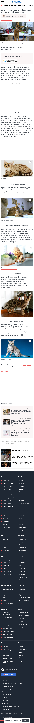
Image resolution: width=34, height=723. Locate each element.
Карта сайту (5, 703)
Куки (18, 720)
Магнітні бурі (23, 577)
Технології (6, 539)
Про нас (4, 680)
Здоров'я (21, 535)
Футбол (21, 515)
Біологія (5, 545)
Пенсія (3, 643)
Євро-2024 (22, 527)
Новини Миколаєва (8, 506)
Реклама (4, 692)
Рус (31, 2)
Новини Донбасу (8, 500)
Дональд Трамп (7, 617)
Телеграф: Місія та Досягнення (11, 706)
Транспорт (6, 518)
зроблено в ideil (6, 717)
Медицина (22, 492)
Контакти (4, 697)
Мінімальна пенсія (8, 658)
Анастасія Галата (9, 16)
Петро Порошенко (8, 631)
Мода (21, 565)
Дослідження (23, 550)
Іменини (21, 627)
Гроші (4, 515)
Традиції (21, 618)
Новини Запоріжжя (8, 495)
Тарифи (5, 524)
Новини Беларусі (8, 574)
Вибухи (5, 592)
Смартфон (6, 550)
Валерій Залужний (8, 625)
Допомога (22, 500)
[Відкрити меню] (2, 2)
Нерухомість (6, 521)
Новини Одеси (7, 489)
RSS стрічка (5, 709)
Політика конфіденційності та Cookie (13, 683)
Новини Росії (6, 565)
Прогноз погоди (24, 503)
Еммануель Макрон (8, 623)
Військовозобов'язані (25, 597)
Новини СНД (6, 568)
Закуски (21, 661)
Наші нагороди (6, 694)
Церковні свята (24, 612)
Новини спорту (23, 512)
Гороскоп (22, 560)
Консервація (23, 649)
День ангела (23, 624)
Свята (20, 609)
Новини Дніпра (7, 486)
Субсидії (21, 489)
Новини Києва (7, 480)
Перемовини (6, 595)
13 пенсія (5, 646)
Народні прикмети (24, 615)
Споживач (22, 562)
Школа (21, 495)
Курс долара (6, 527)
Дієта (20, 545)
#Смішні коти (9, 443)
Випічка (21, 646)
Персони (4, 609)
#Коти (7, 441)
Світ (2, 556)
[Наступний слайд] (32, 5)
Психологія (22, 547)
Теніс (20, 521)
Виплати (21, 486)
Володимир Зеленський (6, 613)
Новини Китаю (7, 571)
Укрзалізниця (7, 530)
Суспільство (22, 477)
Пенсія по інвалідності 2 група (9, 650)
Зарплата (22, 480)
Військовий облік (24, 600)
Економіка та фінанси (8, 512)
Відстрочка (22, 595)
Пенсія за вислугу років (8, 661)
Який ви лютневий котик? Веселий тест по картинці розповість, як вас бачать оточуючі (20, 433)
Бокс (20, 518)
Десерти (21, 655)
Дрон (4, 547)
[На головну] (17, 2)
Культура (22, 571)
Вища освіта (23, 498)
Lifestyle (20, 556)
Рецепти (21, 643)
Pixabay (20, 43)
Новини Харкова (8, 483)
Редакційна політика (8, 686)
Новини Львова (7, 492)
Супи (20, 652)
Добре (25, 720)
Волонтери (6, 600)
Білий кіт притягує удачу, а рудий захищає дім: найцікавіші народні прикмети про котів (20, 422)
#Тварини (26, 441)
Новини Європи (7, 560)
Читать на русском (6, 20)
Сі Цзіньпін (6, 620)
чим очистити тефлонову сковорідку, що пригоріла (14, 369)
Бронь (21, 592)
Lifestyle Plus (15, 418)
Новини (3, 477)
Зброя (4, 597)
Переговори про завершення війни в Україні (17, 5)
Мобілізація (22, 585)
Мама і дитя (22, 539)
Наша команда (6, 700)
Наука (3, 535)
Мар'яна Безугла (8, 634)
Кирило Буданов (8, 628)
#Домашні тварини (16, 441)
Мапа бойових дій (8, 589)
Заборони (22, 621)
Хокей (21, 524)
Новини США (7, 562)
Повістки (22, 589)
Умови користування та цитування (12, 689)
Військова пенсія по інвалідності (9, 654)
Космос (5, 542)
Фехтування (23, 530)
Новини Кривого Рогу (9, 498)
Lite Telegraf (15, 408)
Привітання (22, 580)
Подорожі (22, 568)
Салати (21, 658)
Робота (21, 483)
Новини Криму (7, 503)
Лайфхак (22, 574)
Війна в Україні (6, 585)
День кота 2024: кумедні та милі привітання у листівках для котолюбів (21, 411)
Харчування (23, 542)
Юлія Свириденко (8, 637)
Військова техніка (8, 603)
